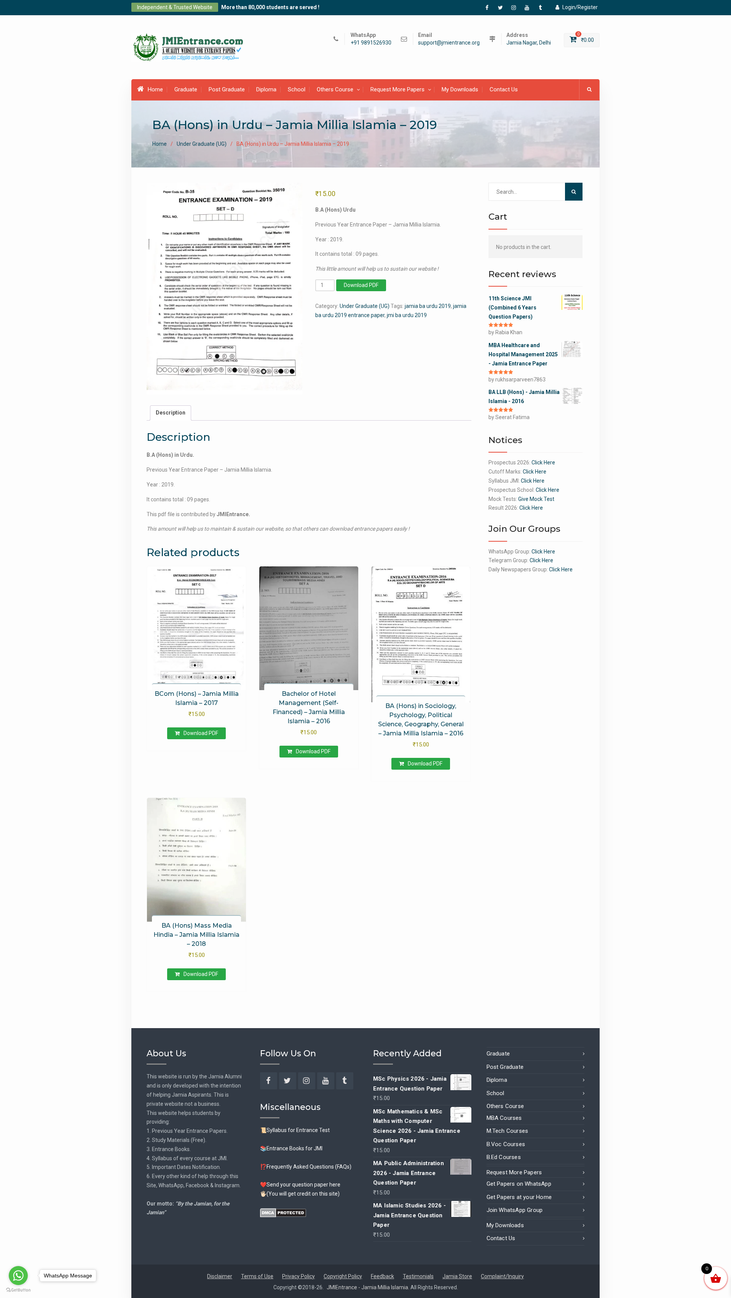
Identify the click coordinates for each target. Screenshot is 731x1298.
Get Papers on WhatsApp (519, 1183)
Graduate (185, 89)
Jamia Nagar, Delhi (528, 43)
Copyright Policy (343, 1276)
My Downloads (460, 89)
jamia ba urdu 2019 (428, 306)
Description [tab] (170, 413)
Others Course (335, 89)
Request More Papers (397, 89)
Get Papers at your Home (519, 1197)
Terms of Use (257, 1276)
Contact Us (504, 89)
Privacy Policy (298, 1276)
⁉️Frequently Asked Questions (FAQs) (305, 1167)
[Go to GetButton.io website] (18, 1290)
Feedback (382, 1276)
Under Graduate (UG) (202, 144)
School (296, 89)
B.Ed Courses (504, 1157)
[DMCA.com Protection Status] (283, 1212)
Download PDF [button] (201, 733)
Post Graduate (227, 89)
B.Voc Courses (506, 1144)
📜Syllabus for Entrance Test (295, 1130)
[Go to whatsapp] (18, 1275)
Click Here (543, 462)
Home (155, 89)
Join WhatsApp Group (515, 1210)
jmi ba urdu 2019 (407, 315)
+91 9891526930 (371, 43)
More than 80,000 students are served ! (270, 7)
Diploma (266, 89)
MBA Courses (504, 1118)
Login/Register (580, 7)
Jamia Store (457, 1276)
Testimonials (418, 1276)
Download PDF (361, 285)
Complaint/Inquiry (502, 1276)
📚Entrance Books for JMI (291, 1148)
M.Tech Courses (507, 1130)
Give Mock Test (536, 499)
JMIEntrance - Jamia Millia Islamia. (368, 1287)
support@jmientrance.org (449, 43)
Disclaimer (219, 1276)
